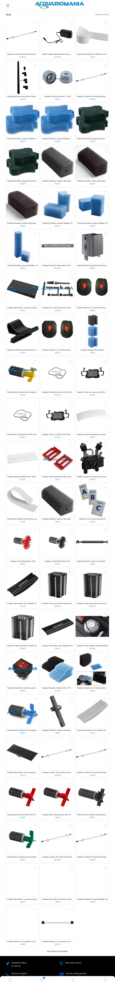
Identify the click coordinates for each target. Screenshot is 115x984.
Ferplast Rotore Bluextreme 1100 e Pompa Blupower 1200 (57, 815)
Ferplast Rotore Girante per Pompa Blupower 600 (22, 730)
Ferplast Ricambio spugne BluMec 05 (92, 223)
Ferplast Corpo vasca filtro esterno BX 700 (22, 646)
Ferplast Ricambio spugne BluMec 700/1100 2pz (57, 139)
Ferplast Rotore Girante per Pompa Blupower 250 (22, 392)
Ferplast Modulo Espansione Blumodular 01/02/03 (92, 265)
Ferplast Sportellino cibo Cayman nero (57, 646)
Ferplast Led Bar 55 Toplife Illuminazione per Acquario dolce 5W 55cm (92, 772)
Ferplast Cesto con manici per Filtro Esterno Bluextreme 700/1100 (57, 434)
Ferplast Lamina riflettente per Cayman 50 (22, 477)
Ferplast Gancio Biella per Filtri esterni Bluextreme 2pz (57, 477)
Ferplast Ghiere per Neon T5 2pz (57, 96)
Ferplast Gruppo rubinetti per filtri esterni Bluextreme (92, 477)
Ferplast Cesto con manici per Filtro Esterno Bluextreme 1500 (92, 392)
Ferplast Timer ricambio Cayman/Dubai (92, 646)
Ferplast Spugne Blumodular (92, 350)
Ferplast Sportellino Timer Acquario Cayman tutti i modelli (22, 772)
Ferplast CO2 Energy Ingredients (92, 519)
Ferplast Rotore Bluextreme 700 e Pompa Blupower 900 (22, 815)
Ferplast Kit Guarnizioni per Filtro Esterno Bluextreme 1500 (57, 392)
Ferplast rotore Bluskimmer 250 (57, 561)
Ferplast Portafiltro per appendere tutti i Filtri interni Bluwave (22, 350)
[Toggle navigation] (8, 5)
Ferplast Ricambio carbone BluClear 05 (92, 181)
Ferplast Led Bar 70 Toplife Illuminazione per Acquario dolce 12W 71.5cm (57, 857)
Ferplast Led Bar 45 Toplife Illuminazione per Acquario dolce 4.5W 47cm (92, 857)
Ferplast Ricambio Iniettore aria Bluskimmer (57, 730)
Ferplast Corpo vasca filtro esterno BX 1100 (92, 603)
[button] (35, 22)
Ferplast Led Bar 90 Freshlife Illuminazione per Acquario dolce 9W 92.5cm (22, 54)
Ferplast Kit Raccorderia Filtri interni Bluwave (22, 96)
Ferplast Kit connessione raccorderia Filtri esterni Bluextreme (57, 308)
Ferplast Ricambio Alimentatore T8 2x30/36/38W (57, 265)
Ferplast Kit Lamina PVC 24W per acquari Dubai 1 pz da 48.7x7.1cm (22, 519)
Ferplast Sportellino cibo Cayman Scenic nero (22, 603)
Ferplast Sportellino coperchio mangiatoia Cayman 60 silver (22, 899)
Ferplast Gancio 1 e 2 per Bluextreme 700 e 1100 (92, 308)
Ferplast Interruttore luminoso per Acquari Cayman (22, 688)
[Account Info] (105, 979)
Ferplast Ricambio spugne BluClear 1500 (22, 181)
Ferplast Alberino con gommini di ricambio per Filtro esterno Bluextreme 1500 (57, 941)
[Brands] (73, 979)
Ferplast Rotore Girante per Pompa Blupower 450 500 (22, 857)
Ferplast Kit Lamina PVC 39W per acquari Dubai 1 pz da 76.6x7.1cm (92, 54)
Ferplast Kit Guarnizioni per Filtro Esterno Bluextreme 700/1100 (22, 434)
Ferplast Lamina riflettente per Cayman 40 (92, 434)
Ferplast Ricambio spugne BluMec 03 (22, 265)
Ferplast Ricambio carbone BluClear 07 (57, 181)
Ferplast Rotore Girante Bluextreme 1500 (92, 815)
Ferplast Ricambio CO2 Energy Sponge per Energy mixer (92, 688)
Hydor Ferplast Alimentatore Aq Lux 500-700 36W (57, 54)
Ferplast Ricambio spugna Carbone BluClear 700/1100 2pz (92, 139)
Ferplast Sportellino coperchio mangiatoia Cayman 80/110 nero (22, 308)
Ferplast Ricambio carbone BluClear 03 (22, 223)
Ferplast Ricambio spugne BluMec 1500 (22, 139)
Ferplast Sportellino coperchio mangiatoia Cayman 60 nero (57, 899)
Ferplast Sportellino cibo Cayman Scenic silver (92, 730)
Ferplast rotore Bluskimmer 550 (22, 561)
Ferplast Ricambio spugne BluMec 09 (92, 899)
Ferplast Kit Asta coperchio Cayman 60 (92, 561)
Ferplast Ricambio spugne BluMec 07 (57, 223)
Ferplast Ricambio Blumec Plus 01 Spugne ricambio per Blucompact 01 (57, 688)
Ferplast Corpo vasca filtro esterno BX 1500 (57, 603)
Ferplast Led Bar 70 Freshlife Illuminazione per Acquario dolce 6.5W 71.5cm (57, 772)
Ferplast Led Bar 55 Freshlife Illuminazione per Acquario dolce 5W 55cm (92, 96)
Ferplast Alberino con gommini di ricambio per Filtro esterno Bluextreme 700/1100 (22, 941)
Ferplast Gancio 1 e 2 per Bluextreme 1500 (57, 350)
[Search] (9, 979)
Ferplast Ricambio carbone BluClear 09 (57, 519)
